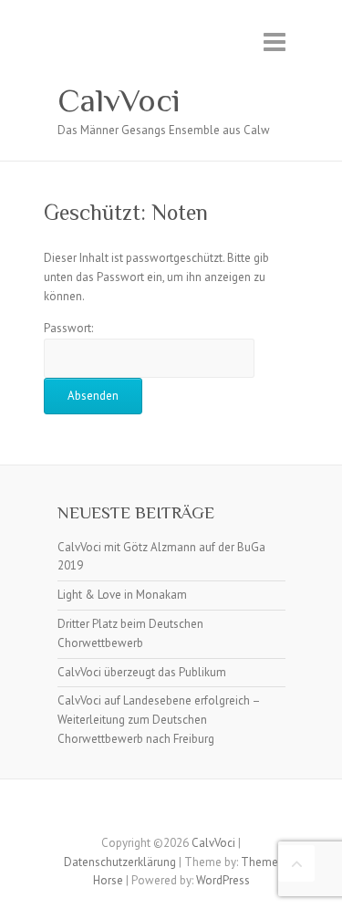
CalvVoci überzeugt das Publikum (141, 672)
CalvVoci (119, 100)
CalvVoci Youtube (185, 811)
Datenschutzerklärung (120, 862)
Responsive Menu (274, 41)
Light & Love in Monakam (122, 594)
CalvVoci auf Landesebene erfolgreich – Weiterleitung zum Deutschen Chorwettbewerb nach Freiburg (158, 720)
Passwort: (68, 328)
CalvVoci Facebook (157, 811)
